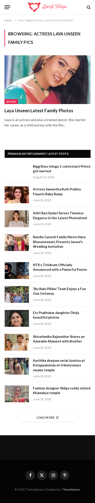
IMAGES (11, 101)
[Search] (88, 7)
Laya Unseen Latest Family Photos (38, 110)
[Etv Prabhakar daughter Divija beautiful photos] (17, 318)
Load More (46, 417)
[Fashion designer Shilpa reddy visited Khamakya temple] (17, 393)
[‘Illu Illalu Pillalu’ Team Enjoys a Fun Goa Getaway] (17, 294)
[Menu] (7, 7)
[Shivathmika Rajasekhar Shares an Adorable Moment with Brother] (17, 342)
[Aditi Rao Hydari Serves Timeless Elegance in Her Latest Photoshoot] (17, 218)
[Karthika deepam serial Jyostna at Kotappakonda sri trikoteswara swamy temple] (17, 366)
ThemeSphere (71, 489)
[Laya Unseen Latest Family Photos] (47, 79)
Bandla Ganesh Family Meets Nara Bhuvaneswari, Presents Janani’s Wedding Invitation (59, 241)
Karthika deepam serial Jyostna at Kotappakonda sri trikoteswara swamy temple (59, 365)
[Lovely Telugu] (47, 7)
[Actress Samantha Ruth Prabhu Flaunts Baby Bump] (17, 194)
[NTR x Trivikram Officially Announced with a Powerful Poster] (17, 270)
